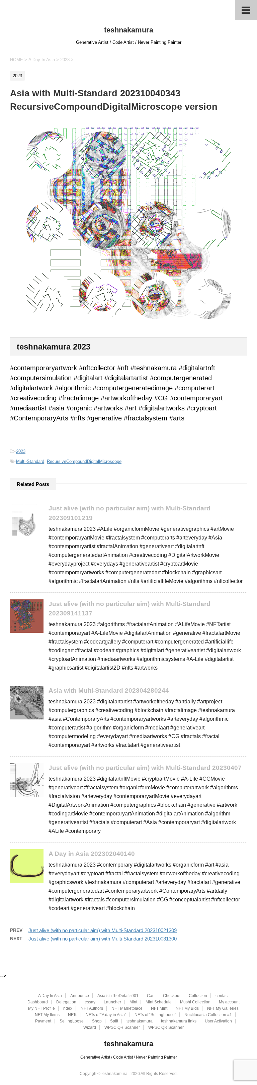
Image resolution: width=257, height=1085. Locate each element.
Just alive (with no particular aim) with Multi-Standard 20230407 (145, 767)
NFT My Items (47, 1014)
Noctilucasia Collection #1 (208, 1014)
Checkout (171, 995)
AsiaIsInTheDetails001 (118, 995)
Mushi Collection (195, 1002)
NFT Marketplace (127, 1008)
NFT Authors (92, 1008)
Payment (43, 1021)
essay (90, 1002)
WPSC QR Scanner (122, 1027)
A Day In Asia (50, 995)
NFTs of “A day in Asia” (106, 1014)
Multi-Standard (30, 461)
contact (222, 995)
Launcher (112, 1002)
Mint (133, 1002)
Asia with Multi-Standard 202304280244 (109, 690)
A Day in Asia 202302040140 (92, 853)
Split (114, 1021)
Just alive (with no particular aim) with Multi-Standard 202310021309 (102, 930)
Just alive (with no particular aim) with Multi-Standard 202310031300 (102, 939)
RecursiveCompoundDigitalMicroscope (84, 461)
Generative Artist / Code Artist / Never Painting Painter (128, 1057)
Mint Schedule (159, 1002)
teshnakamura (128, 30)
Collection (198, 995)
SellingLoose (72, 1021)
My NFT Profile (41, 1008)
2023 (20, 451)
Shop (97, 1021)
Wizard (89, 1027)
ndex (67, 1008)
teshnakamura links (178, 1021)
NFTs (72, 1014)
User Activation (218, 1021)
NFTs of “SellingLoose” (155, 1014)
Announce (79, 995)
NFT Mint (159, 1008)
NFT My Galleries (223, 1008)
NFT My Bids (187, 1008)
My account (229, 1002)
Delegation (66, 1002)
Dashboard (37, 1002)
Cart (151, 995)
